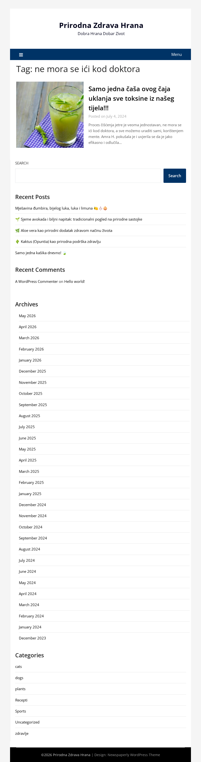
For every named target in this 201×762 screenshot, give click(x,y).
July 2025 (27, 426)
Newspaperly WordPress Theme (134, 754)
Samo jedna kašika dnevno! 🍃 (41, 252)
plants (20, 688)
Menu (176, 54)
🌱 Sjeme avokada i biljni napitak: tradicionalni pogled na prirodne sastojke (78, 219)
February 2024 (31, 615)
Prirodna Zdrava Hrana (101, 25)
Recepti (21, 700)
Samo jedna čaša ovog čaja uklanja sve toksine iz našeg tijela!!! (131, 98)
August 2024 (29, 549)
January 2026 (30, 360)
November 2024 (33, 515)
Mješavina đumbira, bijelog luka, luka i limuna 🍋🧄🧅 (61, 208)
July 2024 (27, 560)
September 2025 (33, 404)
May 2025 (27, 449)
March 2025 (29, 471)
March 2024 (29, 604)
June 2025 (27, 438)
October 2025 (30, 393)
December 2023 (32, 638)
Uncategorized (27, 722)
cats (18, 666)
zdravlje (21, 733)
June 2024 (27, 571)
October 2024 (30, 527)
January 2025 (30, 493)
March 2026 (29, 337)
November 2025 (33, 382)
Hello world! (74, 281)
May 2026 (27, 315)
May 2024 (27, 582)
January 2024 (30, 627)
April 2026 (28, 326)
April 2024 (28, 593)
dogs (19, 677)
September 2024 (33, 538)
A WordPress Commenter (36, 281)
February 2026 (31, 349)
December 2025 (32, 371)
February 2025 (31, 482)
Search (21, 163)
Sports (20, 711)
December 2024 (32, 504)
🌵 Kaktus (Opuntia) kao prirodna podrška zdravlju (58, 241)
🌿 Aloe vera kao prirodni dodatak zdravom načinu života (63, 230)
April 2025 (28, 460)
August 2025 (29, 415)
